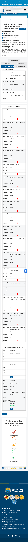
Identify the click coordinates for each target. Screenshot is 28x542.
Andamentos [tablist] (14, 60)
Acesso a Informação (11, 17)
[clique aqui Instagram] (19, 536)
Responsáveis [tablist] (21, 66)
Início (3, 17)
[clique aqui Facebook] (12, 536)
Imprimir (23, 28)
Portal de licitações (8, 18)
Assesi (8, 540)
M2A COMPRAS (13, 39)
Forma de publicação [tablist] (9, 66)
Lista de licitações (18, 18)
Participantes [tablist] (20, 63)
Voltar (5, 413)
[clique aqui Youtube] (16, 536)
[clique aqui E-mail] (8, 536)
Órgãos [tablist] (8, 63)
